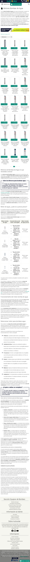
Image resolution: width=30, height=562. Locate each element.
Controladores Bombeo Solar (15, 506)
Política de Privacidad (15, 539)
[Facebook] (12, 531)
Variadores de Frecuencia (15, 503)
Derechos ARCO (15, 542)
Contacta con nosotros (15, 519)
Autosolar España (15, 547)
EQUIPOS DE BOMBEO (17, 4)
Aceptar (15, 558)
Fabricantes (14, 545)
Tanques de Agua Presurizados (15, 505)
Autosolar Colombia (15, 548)
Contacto (22, 1)
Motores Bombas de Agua (13, 8)
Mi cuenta (26, 1)
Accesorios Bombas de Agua (15, 509)
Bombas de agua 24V (5, 34)
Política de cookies (15, 517)
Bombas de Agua (15, 502)
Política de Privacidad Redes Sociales (15, 541)
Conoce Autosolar (14, 536)
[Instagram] (15, 531)
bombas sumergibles (5, 192)
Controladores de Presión (15, 507)
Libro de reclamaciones (15, 544)
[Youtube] (17, 531)
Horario (24, 1)
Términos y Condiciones (15, 538)
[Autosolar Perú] (12, 1)
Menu (2, 1)
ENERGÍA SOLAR (7, 4)
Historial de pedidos (15, 516)
